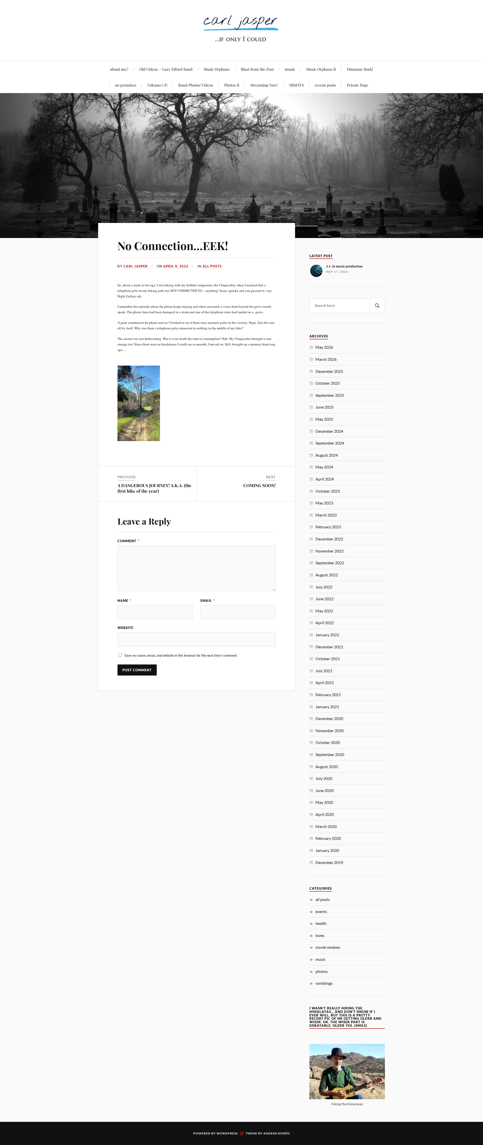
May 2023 (324, 502)
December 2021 (329, 646)
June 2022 (324, 598)
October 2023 (327, 491)
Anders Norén (276, 1133)
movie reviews (327, 947)
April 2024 (324, 479)
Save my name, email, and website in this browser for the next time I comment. (181, 655)
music (290, 69)
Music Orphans (217, 69)
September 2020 (329, 754)
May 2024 (324, 466)
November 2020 (329, 730)
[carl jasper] (241, 45)
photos (321, 971)
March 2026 (326, 359)
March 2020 (326, 826)
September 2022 (329, 562)
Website (125, 628)
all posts (212, 266)
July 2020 (323, 778)
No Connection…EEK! (172, 245)
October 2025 (327, 383)
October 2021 (327, 658)
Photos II (231, 85)
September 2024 (329, 443)
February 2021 (328, 694)
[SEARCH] (377, 305)
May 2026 (324, 347)
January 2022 (327, 634)
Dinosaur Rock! (360, 69)
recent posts (325, 85)
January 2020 (327, 850)
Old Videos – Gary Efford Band (165, 69)
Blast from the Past (257, 69)
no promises (125, 85)
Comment (128, 541)
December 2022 (329, 538)
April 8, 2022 (175, 266)
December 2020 (329, 718)
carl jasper (136, 266)
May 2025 (324, 419)
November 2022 (329, 550)
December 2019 (329, 862)
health (321, 923)
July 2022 (323, 586)
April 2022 (324, 622)
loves (320, 935)
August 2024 (326, 455)
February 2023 (328, 526)
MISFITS (296, 85)
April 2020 (324, 814)
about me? (119, 69)
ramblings (324, 983)
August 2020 (326, 766)
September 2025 (329, 395)
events (321, 911)
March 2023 (326, 514)
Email (207, 601)
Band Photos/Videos (195, 85)
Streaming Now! (264, 85)
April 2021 (324, 682)
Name (124, 601)
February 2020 (328, 838)
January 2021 (327, 706)
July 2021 (323, 670)
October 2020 (327, 742)
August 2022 (326, 574)
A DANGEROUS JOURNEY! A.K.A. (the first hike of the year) (154, 488)
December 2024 (329, 431)
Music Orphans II (321, 69)
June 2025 (324, 407)
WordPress (227, 1133)
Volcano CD (157, 85)
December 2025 (329, 371)
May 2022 (324, 610)
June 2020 (324, 790)
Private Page (357, 85)
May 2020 (324, 802)
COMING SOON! (259, 485)
